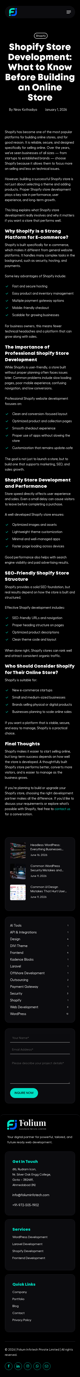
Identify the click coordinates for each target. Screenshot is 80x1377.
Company (19, 1292)
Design (15, 939)
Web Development (24, 1007)
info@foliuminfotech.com (30, 1195)
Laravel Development (27, 1244)
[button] (69, 12)
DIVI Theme (19, 946)
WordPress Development (30, 1237)
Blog (15, 1306)
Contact (18, 1313)
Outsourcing (19, 980)
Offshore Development (27, 973)
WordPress (18, 1014)
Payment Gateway (24, 986)
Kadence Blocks (22, 959)
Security (16, 993)
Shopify (41, 35)
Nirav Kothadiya (25, 109)
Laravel (15, 966)
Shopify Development (27, 1251)
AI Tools (16, 925)
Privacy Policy (21, 1320)
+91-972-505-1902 (25, 1205)
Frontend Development (28, 1258)
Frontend (16, 952)
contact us (62, 809)
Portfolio (18, 1299)
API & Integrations (23, 932)
